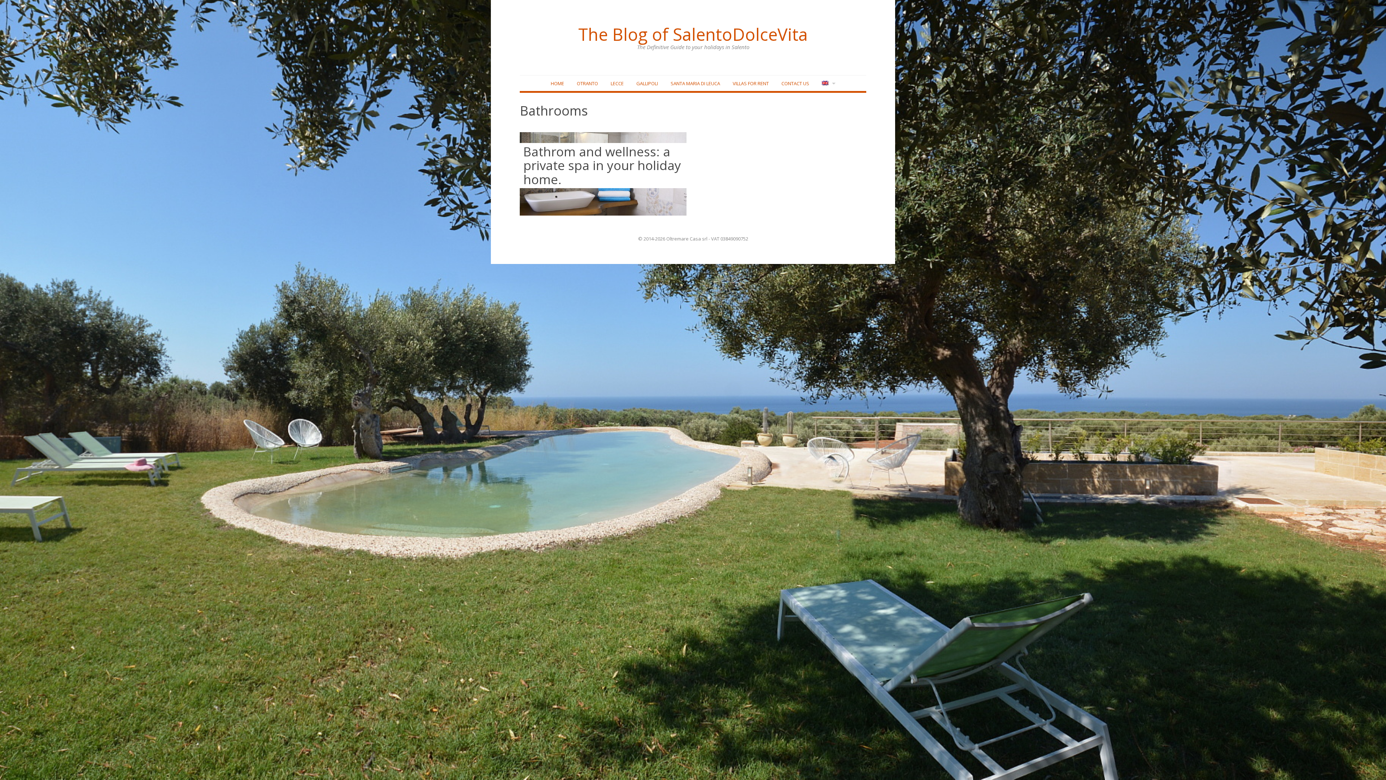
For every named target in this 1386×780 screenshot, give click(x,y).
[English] (827, 84)
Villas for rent (751, 83)
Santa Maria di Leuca (695, 83)
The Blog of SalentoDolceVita (693, 34)
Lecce (617, 83)
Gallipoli (647, 83)
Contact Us (795, 83)
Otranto (587, 83)
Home (557, 83)
